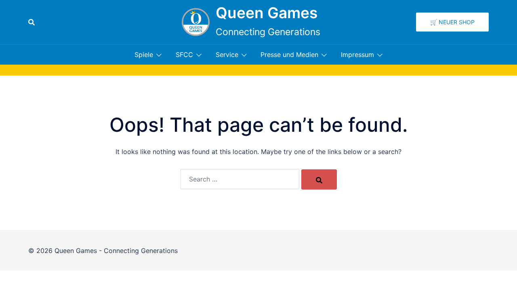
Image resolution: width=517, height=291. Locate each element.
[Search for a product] (31, 22)
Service (227, 55)
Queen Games (266, 13)
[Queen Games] (196, 22)
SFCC (184, 55)
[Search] (319, 179)
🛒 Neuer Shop (452, 22)
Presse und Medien (289, 55)
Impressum (357, 55)
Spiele (144, 55)
